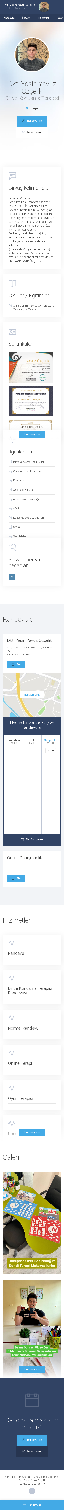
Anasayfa (9, 17)
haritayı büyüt (32, 694)
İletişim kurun (34, 132)
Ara (19, 664)
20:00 (50, 750)
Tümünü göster (32, 434)
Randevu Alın (34, 120)
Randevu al (34, 1505)
